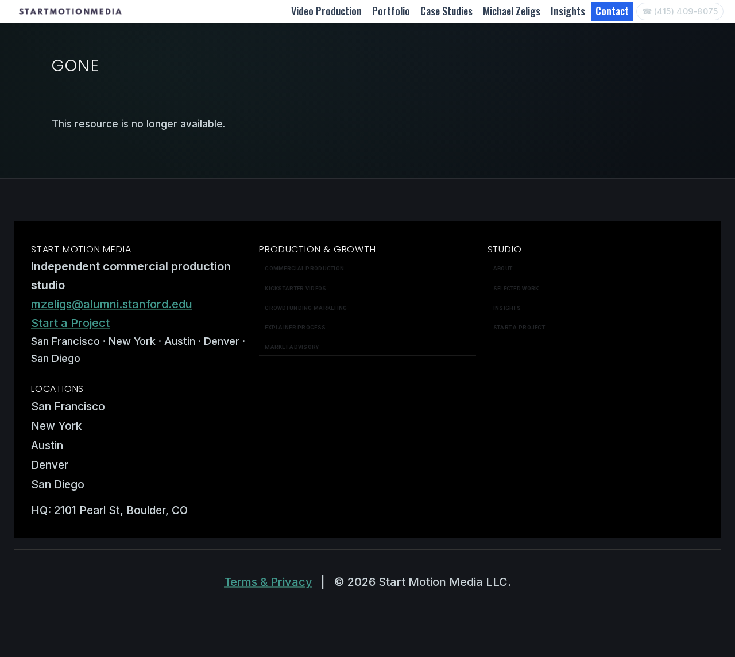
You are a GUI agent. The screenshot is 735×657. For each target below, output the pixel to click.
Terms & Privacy (268, 582)
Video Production (326, 10)
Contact (612, 10)
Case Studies (446, 10)
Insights (568, 10)
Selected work (516, 288)
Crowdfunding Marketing (306, 308)
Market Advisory (292, 347)
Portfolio (391, 10)
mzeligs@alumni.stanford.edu (111, 304)
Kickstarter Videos (295, 288)
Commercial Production (304, 268)
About (502, 268)
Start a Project (70, 323)
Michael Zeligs (511, 10)
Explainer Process (295, 327)
